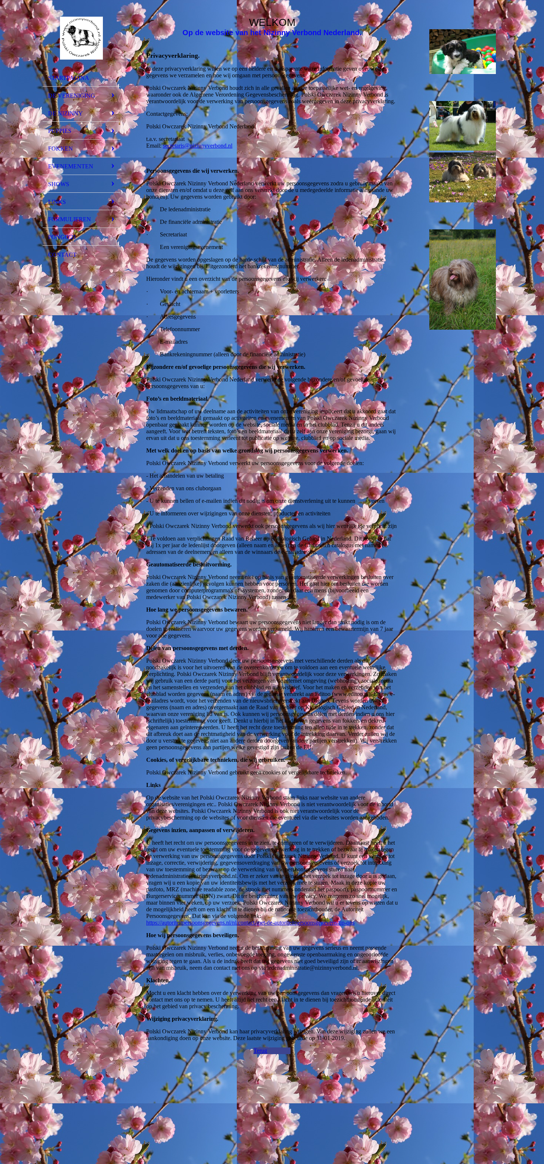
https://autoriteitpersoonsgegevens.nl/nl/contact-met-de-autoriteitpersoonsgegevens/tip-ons (250, 922)
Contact (62, 255)
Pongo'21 (62, 237)
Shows (58, 184)
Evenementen (70, 166)
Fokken (60, 148)
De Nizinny (65, 113)
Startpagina (68, 78)
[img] (81, 38)
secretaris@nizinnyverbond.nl (197, 145)
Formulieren (69, 219)
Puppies (59, 131)
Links (57, 202)
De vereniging (71, 95)
